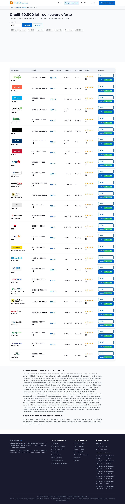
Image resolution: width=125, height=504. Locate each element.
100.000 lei (68, 30)
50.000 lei (59, 30)
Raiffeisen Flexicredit (18, 303)
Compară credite (107, 3)
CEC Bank (14, 208)
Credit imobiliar (55, 455)
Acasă (60, 3)
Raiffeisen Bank (16, 197)
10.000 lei (40, 30)
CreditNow (14, 357)
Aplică (106, 80)
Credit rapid (54, 443)
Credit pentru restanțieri (81, 455)
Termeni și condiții (101, 446)
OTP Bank (14, 335)
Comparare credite (71, 3)
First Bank (14, 282)
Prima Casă (77, 457)
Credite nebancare (57, 460)
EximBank (14, 144)
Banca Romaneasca (18, 250)
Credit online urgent (57, 449)
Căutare (76, 460)
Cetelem (14, 123)
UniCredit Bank (16, 218)
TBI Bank (14, 101)
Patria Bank (15, 345)
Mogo (13, 80)
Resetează (37, 25)
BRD (12, 229)
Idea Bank (14, 260)
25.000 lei (49, 30)
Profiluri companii (101, 449)
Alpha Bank (15, 176)
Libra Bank (14, 313)
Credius (13, 112)
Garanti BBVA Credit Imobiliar (18, 293)
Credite (83, 3)
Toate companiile (79, 446)
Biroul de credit (78, 452)
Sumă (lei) (13, 22)
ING (12, 240)
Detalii (102, 76)
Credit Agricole (16, 325)
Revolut (13, 133)
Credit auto (54, 452)
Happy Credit (15, 186)
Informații (91, 3)
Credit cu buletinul (56, 457)
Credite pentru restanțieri (59, 463)
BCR (12, 165)
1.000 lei (13, 30)
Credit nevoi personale (58, 446)
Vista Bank (14, 155)
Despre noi (99, 443)
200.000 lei (79, 30)
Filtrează (27, 25)
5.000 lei (31, 30)
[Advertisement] (65, 45)
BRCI (13, 272)
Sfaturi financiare (79, 449)
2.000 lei (22, 30)
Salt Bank (14, 91)
